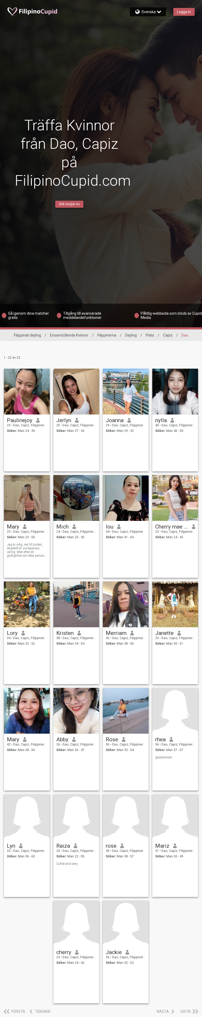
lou (109, 527)
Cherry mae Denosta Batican (171, 527)
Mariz (162, 846)
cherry (63, 952)
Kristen (65, 633)
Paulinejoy (19, 420)
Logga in (184, 12)
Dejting (131, 335)
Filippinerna (106, 335)
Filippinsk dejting (27, 335)
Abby (62, 739)
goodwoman (163, 757)
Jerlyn (63, 420)
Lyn (11, 846)
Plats (150, 335)
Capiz (168, 335)
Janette (164, 633)
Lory (12, 633)
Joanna (115, 420)
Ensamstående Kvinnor (69, 335)
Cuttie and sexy (67, 864)
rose (111, 846)
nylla (161, 420)
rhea (160, 739)
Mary (13, 527)
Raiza (63, 846)
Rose (112, 739)
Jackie (114, 952)
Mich (62, 527)
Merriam (116, 633)
